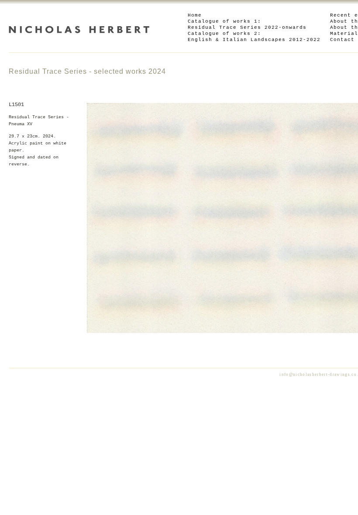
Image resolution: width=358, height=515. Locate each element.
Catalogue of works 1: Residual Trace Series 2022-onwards (247, 24)
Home (195, 15)
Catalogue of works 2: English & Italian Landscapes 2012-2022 (254, 36)
